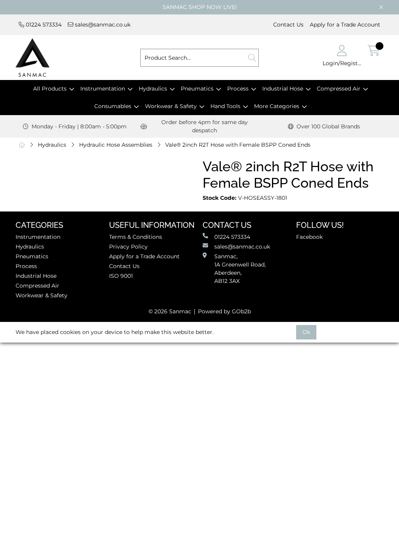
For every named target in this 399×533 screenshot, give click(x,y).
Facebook (309, 236)
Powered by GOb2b (224, 311)
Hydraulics (153, 88)
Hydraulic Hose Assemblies (115, 144)
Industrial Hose (282, 88)
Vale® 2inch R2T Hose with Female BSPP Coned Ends (238, 144)
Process (238, 88)
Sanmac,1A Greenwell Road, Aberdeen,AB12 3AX (240, 268)
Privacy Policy (128, 246)
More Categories (276, 106)
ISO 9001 (121, 275)
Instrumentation (102, 88)
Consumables (112, 106)
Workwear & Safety (171, 106)
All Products (50, 88)
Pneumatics (197, 88)
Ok (306, 332)
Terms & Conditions (135, 236)
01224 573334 (43, 24)
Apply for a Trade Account (345, 24)
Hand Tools (225, 106)
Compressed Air (338, 88)
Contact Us (288, 24)
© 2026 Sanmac (169, 311)
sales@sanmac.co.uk (102, 24)
